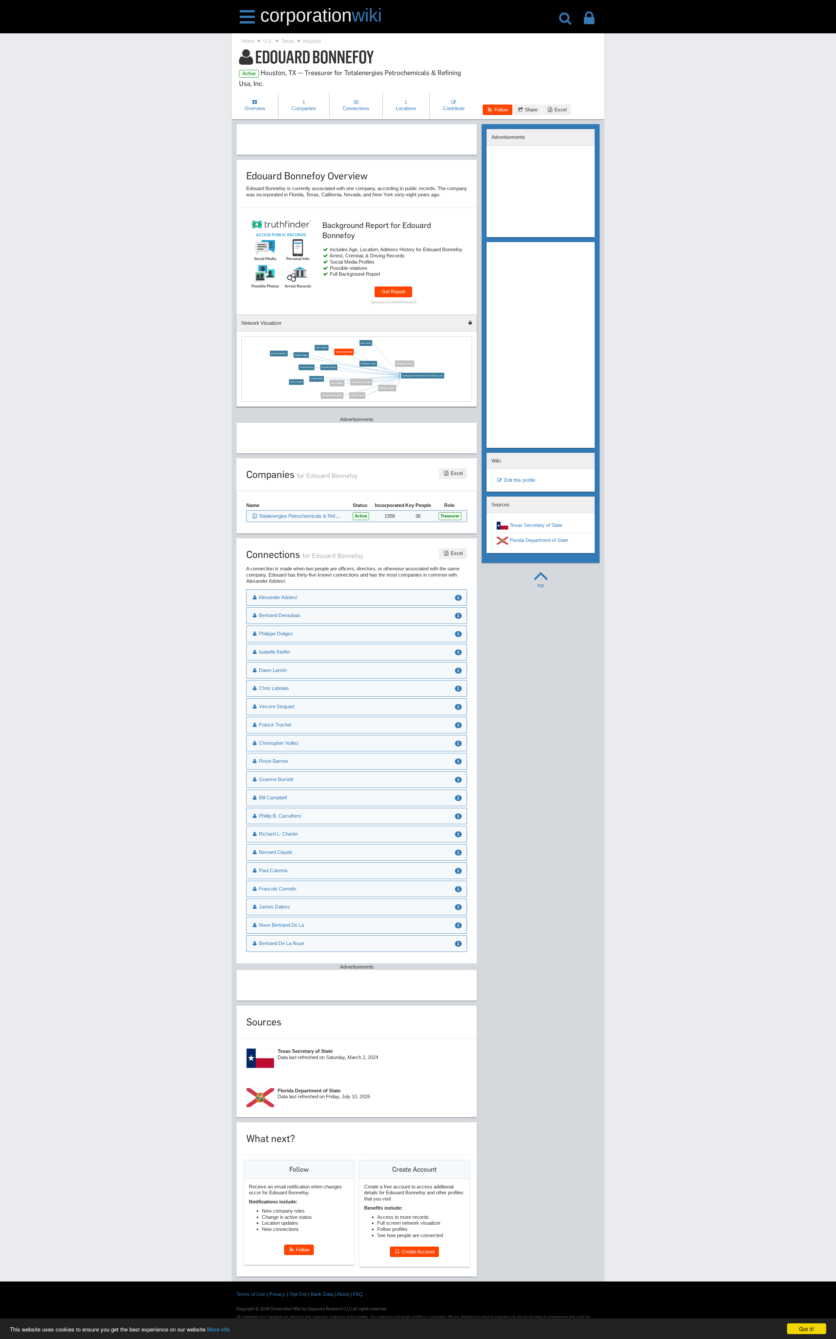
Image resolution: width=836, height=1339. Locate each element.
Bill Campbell (272, 797)
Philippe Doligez (301, 355)
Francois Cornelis (277, 888)
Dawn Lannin (366, 343)
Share (530, 109)
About (343, 1294)
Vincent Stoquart (306, 367)
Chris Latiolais (321, 348)
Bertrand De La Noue (281, 943)
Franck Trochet (296, 382)
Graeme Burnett (275, 779)
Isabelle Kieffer (316, 379)
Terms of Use (250, 1294)
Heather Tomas (357, 395)
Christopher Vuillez (368, 364)
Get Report (393, 291)
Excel (560, 109)
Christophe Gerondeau (332, 395)
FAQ (358, 1294)
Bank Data (322, 1294)
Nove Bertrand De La (281, 925)
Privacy (277, 1294)
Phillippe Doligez (386, 388)
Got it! (806, 1329)
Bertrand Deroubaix (279, 353)
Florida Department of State (538, 540)
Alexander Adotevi (328, 367)
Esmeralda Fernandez (361, 382)
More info (218, 1329)
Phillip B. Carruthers (279, 816)
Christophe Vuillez (404, 364)
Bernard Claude (275, 852)
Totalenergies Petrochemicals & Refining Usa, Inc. (422, 375)
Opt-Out (298, 1294)
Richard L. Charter (278, 834)
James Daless (274, 906)
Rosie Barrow (337, 383)
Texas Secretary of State (535, 525)
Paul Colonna (272, 870)
